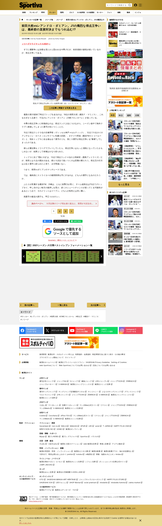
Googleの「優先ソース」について (61, 240)
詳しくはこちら (25, 523)
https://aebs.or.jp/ (36, 501)
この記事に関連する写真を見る (62, 108)
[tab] (43, 12)
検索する (129, 5)
